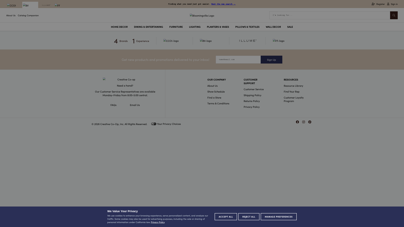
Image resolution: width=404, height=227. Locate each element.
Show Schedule (216, 91)
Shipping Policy (252, 95)
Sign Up (271, 59)
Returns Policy (252, 101)
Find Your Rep (292, 91)
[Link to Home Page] (202, 15)
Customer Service (254, 89)
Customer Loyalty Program (294, 99)
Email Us (135, 105)
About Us (10, 15)
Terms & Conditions (218, 103)
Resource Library (293, 85)
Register (380, 4)
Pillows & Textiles (247, 26)
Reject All (248, 216)
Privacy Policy (252, 106)
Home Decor (119, 26)
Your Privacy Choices (169, 123)
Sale (290, 26)
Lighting (195, 26)
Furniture (176, 26)
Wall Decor (273, 26)
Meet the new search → (223, 4)
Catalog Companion (28, 15)
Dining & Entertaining (148, 26)
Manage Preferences (279, 216)
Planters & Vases (218, 26)
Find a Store (214, 97)
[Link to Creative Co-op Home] (125, 79)
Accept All (226, 216)
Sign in (394, 4)
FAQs (113, 105)
